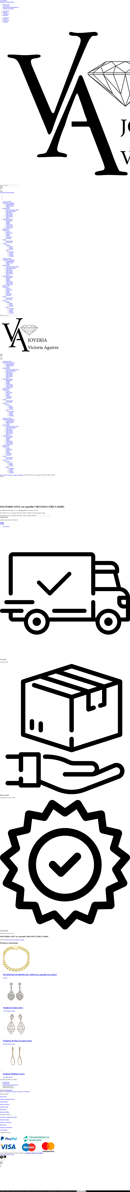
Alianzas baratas (4, 1101)
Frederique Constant (8, 219)
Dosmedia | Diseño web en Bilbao (34, 1153)
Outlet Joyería (3, 1096)
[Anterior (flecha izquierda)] (0, 1161)
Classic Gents (9, 227)
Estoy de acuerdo (81, 1191)
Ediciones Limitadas (11, 211)
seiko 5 (1, 1091)
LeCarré (8, 231)
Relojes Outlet (9, 241)
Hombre (8, 245)
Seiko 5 (8, 218)
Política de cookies (4, 1119)
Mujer (7, 250)
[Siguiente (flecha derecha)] (2, 1161)
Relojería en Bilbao (4, 1112)
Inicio (1, 475)
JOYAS (5, 243)
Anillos (10, 246)
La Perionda (9, 237)
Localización (6, 14)
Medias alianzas (10, 205)
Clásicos (8, 207)
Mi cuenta (5, 15)
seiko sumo (27, 1091)
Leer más (5, 977)
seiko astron (20, 1091)
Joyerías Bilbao (3, 1130)
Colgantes (11, 256)
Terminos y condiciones (5, 1122)
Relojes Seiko (6, 208)
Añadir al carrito (4, 517)
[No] (86, 1191)
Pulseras (11, 247)
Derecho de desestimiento (6, 1127)
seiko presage (7, 1091)
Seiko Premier (9, 215)
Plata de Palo (9, 233)
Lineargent (8, 238)
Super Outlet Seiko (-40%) (12, 209)
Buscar (1, 185)
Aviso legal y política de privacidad (8, 1117)
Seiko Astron (9, 212)
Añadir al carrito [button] (11, 1011)
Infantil (7, 235)
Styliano (8, 234)
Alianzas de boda (4, 1107)
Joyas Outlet (9, 242)
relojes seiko (9, 1090)
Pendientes (11, 252)
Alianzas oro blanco (4, 1104)
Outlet (4, 239)
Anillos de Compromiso (8, 203)
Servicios (5, 12)
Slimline (8, 223)
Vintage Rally (9, 224)
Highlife (8, 222)
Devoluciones (3, 1124)
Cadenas (11, 249)
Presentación (6, 11)
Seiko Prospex (9, 216)
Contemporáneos (10, 204)
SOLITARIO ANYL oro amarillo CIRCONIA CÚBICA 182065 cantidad (17, 515)
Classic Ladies (9, 226)
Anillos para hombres (18, 475)
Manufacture (9, 220)
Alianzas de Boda (7, 201)
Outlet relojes (3, 1109)
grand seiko (14, 1091)
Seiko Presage (9, 214)
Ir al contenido (3, 0)
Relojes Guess (6, 228)
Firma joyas (6, 230)
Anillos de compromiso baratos (7, 1099)
